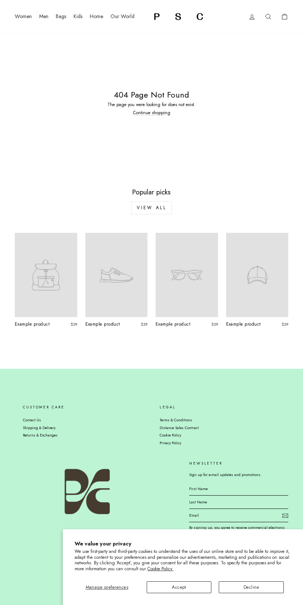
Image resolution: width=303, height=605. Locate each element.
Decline (251, 587)
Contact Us (32, 420)
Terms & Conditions (176, 420)
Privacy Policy (170, 443)
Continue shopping (151, 112)
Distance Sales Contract (179, 428)
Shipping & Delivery (39, 428)
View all (152, 207)
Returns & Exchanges (40, 435)
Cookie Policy (170, 435)
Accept (179, 587)
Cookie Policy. (160, 568)
